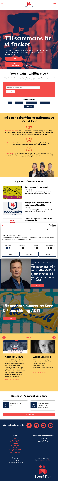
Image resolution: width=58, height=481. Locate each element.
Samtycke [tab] (10, 229)
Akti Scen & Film (15, 452)
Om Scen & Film (15, 442)
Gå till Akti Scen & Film (12, 379)
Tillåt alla (47, 254)
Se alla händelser (29, 414)
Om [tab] (48, 229)
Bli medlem (45, 57)
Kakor (15, 447)
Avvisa (10, 254)
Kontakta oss (15, 445)
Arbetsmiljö (29, 106)
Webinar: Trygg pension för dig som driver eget (43, 405)
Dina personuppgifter (15, 449)
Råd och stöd (15, 440)
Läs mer (37, 285)
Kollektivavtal (45, 103)
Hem (15, 438)
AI (9, 103)
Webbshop (19, 103)
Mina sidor (15, 443)
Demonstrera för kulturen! (36, 187)
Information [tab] (29, 229)
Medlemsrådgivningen (45, 52)
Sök (11, 91)
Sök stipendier (32, 103)
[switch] (22, 248)
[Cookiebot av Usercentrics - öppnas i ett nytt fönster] (49, 225)
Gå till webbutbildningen (40, 372)
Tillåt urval (29, 254)
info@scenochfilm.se (46, 460)
